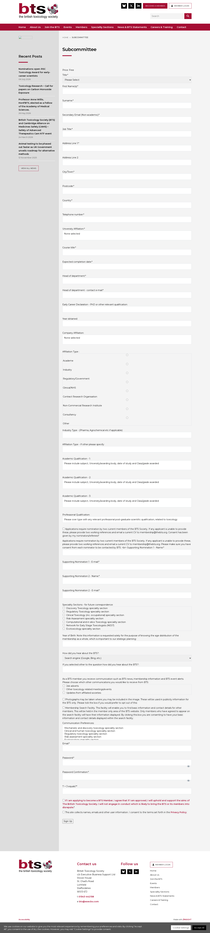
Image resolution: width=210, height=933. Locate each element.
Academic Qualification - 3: (76, 496)
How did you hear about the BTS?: (80, 653)
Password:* (68, 757)
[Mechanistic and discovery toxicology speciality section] (127, 728)
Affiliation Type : (70, 351)
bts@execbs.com (89, 901)
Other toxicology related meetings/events (88, 689)
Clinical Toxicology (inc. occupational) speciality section (95, 615)
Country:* (67, 200)
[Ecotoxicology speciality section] (127, 739)
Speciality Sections (102, 27)
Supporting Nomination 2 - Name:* (81, 576)
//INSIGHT (187, 919)
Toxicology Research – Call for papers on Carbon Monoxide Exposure (36, 89)
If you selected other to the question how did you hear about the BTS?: (100, 664)
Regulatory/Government (76, 378)
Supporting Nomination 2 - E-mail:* (81, 590)
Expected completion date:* (77, 261)
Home (22, 27)
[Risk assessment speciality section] (127, 736)
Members (81, 27)
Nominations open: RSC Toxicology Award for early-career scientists (34, 72)
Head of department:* (74, 276)
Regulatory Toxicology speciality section (87, 611)
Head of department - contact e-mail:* (82, 290)
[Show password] (187, 765)
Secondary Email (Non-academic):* (80, 114)
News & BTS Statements (132, 27)
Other (66, 423)
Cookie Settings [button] (181, 927)
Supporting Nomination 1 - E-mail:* (80, 561)
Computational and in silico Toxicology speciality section (96, 622)
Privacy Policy (178, 812)
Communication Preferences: (78, 723)
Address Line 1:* (70, 143)
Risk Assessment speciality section (84, 618)
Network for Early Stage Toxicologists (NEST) (90, 625)
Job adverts (72, 686)
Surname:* (67, 100)
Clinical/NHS (69, 387)
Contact (181, 27)
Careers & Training (162, 27)
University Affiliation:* (73, 228)
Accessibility (24, 919)
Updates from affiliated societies (83, 692)
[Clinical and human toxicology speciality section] (127, 731)
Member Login (181, 6)
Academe (68, 360)
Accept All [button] (199, 927)
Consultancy (69, 414)
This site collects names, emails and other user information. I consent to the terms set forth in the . (126, 812)
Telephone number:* (73, 214)
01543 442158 (86, 896)
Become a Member (155, 6)
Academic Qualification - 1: (76, 458)
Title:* (65, 75)
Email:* (66, 743)
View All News (28, 168)
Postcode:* (68, 186)
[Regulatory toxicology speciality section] (127, 733)
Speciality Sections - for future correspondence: (87, 604)
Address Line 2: (70, 157)
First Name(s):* (70, 86)
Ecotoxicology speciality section (83, 628)
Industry (67, 369)
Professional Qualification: (76, 514)
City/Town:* (68, 171)
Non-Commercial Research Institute (82, 405)
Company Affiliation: (73, 333)
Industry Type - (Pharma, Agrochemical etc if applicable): (92, 430)
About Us (35, 27)
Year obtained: (70, 318)
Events (68, 27)
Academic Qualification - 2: (76, 477)
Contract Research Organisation (80, 396)
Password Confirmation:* (75, 772)
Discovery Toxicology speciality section (87, 608)
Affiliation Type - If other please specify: (83, 444)
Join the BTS (52, 27)
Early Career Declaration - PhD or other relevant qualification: (95, 304)
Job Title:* (67, 129)
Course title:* (69, 247)
